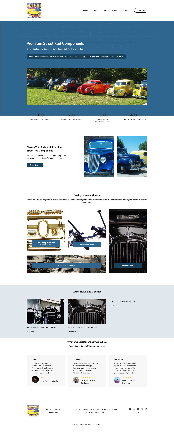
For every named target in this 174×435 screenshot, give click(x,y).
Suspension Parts (87, 245)
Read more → (31, 332)
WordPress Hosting (94, 424)
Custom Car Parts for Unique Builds (123, 301)
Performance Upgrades (128, 265)
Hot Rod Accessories (66, 265)
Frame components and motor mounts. (46, 244)
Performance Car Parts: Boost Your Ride (82, 327)
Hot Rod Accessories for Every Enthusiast (42, 327)
